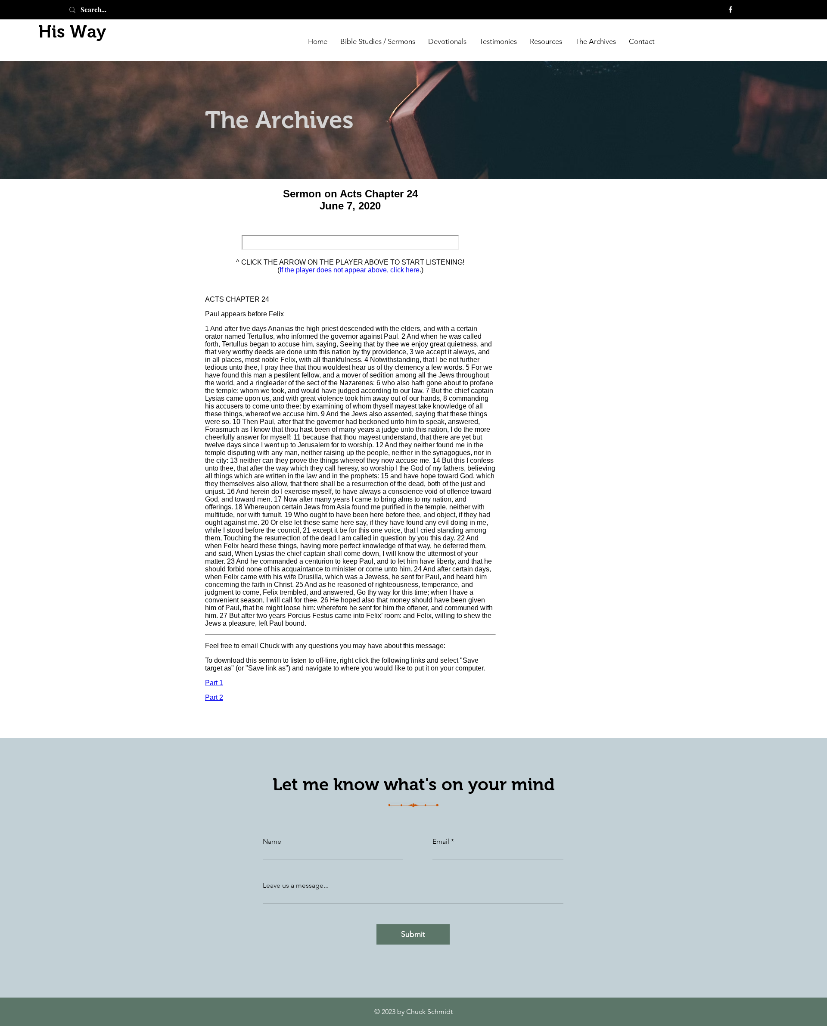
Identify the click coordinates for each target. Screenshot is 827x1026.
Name (272, 841)
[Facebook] (730, 9)
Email (440, 841)
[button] (595, 41)
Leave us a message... (296, 885)
